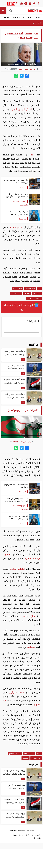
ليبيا (39, 288)
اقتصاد (37, 17)
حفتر (30, 155)
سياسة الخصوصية (26, 835)
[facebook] (27, 75)
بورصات (7, 17)
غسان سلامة (16, 227)
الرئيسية (40, 23)
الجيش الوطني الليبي (22, 109)
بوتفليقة (30, 647)
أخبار (34, 23)
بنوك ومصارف (18, 17)
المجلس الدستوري (15, 753)
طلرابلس (27, 293)
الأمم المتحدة (30, 288)
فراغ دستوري (28, 616)
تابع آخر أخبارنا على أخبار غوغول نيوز (19, 307)
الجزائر (38, 753)
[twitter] (21, 75)
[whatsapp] (16, 75)
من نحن (14, 835)
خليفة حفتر (36, 293)
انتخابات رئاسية (29, 753)
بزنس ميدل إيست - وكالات (27, 68)
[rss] (17, 3)
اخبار (29, 17)
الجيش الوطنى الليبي (33, 298)
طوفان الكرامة (16, 293)
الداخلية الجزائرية (17, 569)
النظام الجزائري (16, 692)
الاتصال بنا (38, 838)
